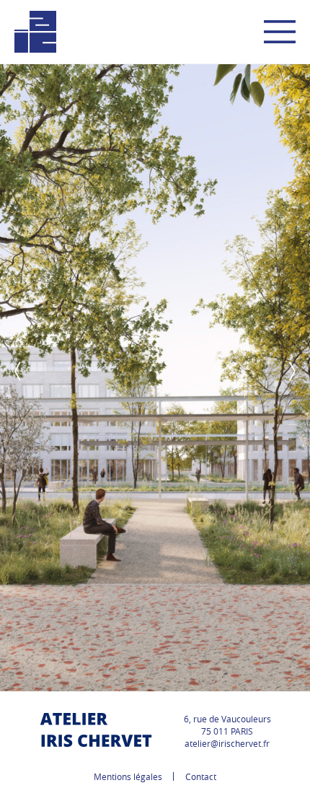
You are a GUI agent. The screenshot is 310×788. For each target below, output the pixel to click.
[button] (17, 371)
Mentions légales (128, 776)
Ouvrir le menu (280, 31)
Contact (200, 776)
